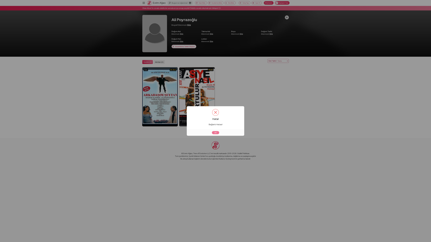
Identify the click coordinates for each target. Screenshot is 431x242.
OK (215, 133)
